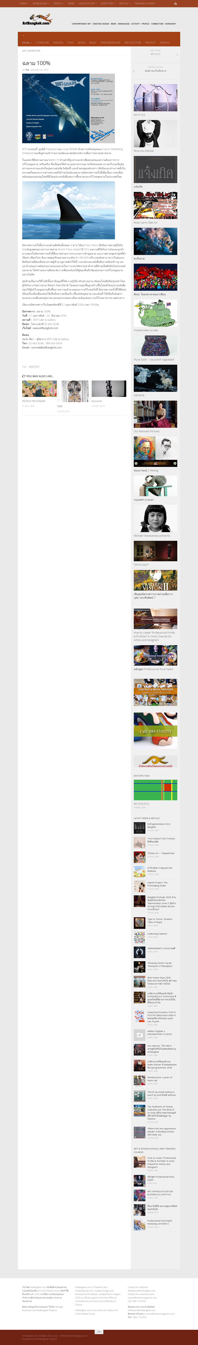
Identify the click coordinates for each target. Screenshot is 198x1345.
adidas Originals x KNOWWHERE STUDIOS (159, 1033)
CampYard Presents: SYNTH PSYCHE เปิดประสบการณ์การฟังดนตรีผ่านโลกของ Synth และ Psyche (161, 1017)
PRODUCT (150, 42)
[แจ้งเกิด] (155, 169)
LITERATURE (42, 42)
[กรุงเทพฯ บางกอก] (155, 486)
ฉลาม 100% (34, 366)
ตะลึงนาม (139, 258)
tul (27, 69)
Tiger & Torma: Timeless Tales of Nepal (159, 920)
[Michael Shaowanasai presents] (155, 518)
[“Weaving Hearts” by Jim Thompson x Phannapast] (139, 967)
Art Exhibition (31, 50)
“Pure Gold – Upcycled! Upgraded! (154, 359)
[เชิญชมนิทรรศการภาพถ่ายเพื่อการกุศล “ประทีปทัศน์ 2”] (155, 580)
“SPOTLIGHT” (141, 564)
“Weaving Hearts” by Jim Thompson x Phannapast (159, 964)
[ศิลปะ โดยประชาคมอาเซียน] (155, 277)
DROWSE (139, 395)
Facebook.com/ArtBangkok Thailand (39, 1310)
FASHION (58, 42)
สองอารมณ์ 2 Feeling (146, 470)
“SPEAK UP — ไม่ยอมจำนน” (161, 853)
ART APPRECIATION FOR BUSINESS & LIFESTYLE (160, 1193)
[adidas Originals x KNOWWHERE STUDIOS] (139, 1035)
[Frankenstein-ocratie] (155, 313)
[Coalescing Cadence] (139, 937)
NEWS (71, 3)
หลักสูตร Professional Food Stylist (153, 669)
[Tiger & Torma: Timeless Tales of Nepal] (139, 923)
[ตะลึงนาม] (155, 241)
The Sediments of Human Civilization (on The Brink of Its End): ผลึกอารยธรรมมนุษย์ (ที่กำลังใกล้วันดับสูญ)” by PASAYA (161, 1112)
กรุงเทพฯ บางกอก (144, 499)
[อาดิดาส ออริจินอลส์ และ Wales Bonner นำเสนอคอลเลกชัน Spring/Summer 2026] (139, 1065)
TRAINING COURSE (144, 3)
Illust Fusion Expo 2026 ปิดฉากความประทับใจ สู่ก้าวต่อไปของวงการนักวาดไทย (162, 980)
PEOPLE (57, 3)
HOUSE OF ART (87, 3)
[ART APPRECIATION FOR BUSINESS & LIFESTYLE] (139, 1195)
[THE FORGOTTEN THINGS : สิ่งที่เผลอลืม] (139, 842)
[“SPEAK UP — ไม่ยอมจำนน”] (139, 857)
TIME (60, 406)
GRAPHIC (165, 42)
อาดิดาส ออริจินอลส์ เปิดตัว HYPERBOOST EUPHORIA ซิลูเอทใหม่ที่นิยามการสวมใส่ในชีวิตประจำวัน (161, 998)
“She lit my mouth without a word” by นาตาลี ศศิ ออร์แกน (161, 1093)
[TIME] (74, 391)
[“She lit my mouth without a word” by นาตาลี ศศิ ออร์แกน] (139, 1096)
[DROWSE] (155, 378)
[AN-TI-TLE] (155, 97)
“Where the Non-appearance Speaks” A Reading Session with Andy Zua (161, 1131)
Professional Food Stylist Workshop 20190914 (159, 1222)
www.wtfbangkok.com (45, 328)
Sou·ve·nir (97, 401)
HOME (23, 3)
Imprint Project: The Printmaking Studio (157, 884)
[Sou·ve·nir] (109, 388)
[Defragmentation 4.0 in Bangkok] (139, 828)
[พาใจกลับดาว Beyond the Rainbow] (139, 872)
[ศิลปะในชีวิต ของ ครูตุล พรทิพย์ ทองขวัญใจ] (139, 1210)
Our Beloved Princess (147, 431)
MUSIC (92, 42)
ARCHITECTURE (133, 42)
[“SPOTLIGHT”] (155, 551)
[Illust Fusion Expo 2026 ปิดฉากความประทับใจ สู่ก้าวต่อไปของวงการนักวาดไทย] (139, 981)
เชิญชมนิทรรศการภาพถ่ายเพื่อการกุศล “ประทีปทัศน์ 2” (153, 595)
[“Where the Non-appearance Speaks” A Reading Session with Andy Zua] (139, 1132)
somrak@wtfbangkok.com (46, 347)
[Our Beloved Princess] (155, 414)
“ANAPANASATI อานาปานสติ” (161, 948)
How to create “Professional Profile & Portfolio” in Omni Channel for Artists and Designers (154, 636)
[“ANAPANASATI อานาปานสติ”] (139, 952)
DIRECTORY (107, 3)
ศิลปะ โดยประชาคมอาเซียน (150, 294)
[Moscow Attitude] (155, 133)
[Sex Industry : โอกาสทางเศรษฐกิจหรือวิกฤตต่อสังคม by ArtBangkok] (139, 1050)
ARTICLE (123, 3)
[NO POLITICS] (155, 790)
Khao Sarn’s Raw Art (145, 222)
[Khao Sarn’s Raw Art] (155, 205)
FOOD (70, 42)
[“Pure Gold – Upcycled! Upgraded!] (155, 345)
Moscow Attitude (144, 150)
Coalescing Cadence (157, 933)
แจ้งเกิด (138, 186)
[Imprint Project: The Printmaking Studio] (139, 886)
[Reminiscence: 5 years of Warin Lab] (139, 1081)
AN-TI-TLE (139, 115)
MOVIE (81, 42)
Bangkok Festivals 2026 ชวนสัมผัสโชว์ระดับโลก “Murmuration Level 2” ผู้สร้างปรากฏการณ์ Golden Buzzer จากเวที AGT (161, 903)
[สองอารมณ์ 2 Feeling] (155, 451)
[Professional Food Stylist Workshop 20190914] (139, 1224)
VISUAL (26, 42)
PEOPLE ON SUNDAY (34, 401)
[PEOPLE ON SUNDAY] (39, 388)
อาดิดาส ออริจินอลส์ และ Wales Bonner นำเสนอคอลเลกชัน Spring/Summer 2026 (162, 1064)
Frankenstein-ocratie (146, 330)
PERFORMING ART (110, 42)
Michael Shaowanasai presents (152, 535)
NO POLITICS (141, 803)
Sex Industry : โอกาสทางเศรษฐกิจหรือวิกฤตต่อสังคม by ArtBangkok (161, 1048)
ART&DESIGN (40, 3)
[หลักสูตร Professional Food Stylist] (155, 655)
